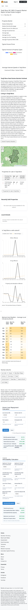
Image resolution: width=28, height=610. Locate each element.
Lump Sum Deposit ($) (20, 494)
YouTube (3, 580)
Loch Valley (4, 382)
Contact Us (3, 561)
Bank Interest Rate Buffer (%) (8, 495)
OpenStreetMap (19, 165)
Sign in (16, 2)
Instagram (3, 575)
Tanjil (16, 376)
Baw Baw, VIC (8, 15)
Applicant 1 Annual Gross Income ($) (7, 466)
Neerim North (21, 379)
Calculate (6, 430)
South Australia (5, 542)
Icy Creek (4, 373)
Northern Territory (5, 535)
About (2, 557)
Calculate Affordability (9, 503)
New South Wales (5, 538)
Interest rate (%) (20, 415)
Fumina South (5, 379)
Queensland (4, 540)
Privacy (2, 567)
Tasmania (3, 544)
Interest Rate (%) (19, 486)
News (2, 559)
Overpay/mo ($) (19, 422)
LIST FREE (23, 2)
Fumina (4, 376)
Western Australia (5, 548)
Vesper (10, 373)
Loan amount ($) (6, 415)
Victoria (3, 546)
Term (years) (6, 422)
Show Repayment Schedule (19, 433)
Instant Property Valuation (8, 141)
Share (6, 6)
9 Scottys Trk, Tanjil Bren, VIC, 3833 (8, 177)
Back (3, 6)
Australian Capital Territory (8, 551)
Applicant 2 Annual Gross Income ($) (19, 467)
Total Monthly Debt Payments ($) (20, 476)
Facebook (3, 577)
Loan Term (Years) (7, 486)
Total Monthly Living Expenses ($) (8, 476)
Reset (12, 430)
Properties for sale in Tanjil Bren (11, 191)
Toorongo (10, 376)
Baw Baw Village (19, 373)
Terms (2, 569)
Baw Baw (13, 379)
